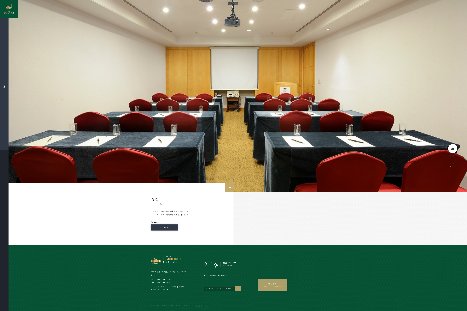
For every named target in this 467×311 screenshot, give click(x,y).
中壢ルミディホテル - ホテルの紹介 (9, 9)
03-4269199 (164, 227)
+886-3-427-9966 (160, 279)
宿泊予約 (272, 285)
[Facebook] (206, 280)
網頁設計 (199, 306)
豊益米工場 (155, 290)
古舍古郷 (165, 290)
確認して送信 (238, 288)
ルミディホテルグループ (160, 287)
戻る (4, 86)
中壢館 (181, 287)
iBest (206, 306)
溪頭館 (174, 287)
